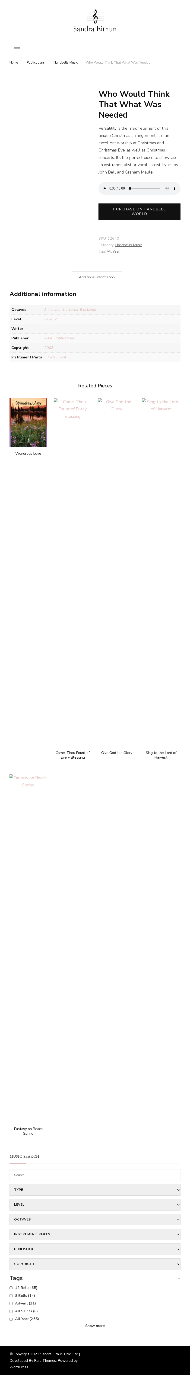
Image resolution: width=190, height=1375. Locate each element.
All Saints (26, 1311)
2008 (49, 347)
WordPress (19, 1367)
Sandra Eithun (95, 29)
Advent (25, 1303)
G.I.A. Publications (59, 338)
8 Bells (25, 1295)
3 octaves (52, 309)
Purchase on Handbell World (139, 211)
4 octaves (70, 309)
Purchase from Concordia (28, 411)
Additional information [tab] (97, 277)
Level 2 (50, 319)
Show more (95, 1325)
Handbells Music (128, 245)
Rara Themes (45, 1360)
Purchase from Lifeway (73, 566)
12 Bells (26, 1287)
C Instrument (55, 357)
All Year (113, 251)
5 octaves (88, 309)
